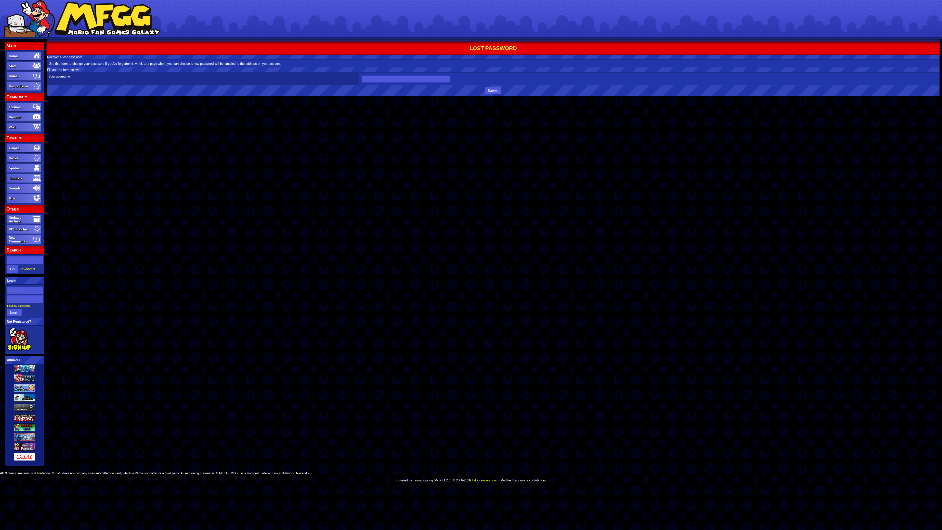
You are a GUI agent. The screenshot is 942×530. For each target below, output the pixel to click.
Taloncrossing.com (485, 480)
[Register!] (19, 350)
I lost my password (18, 305)
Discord (15, 117)
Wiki (12, 127)
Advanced (27, 269)
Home (13, 56)
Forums (15, 107)
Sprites (14, 168)
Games (14, 148)
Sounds (15, 188)
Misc (12, 198)
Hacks (13, 158)
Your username (59, 76)
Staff (12, 66)
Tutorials (15, 178)
